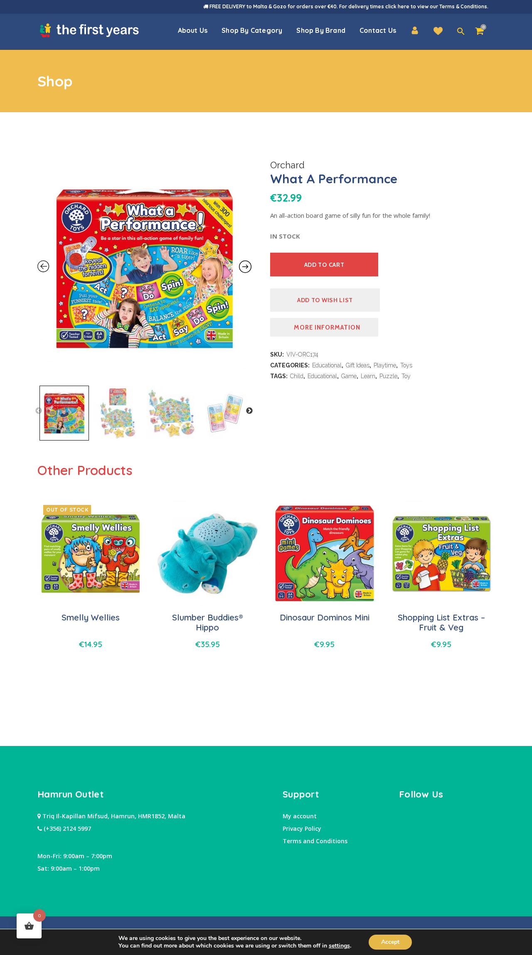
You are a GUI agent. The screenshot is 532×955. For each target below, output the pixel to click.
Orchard (287, 165)
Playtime (385, 365)
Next (249, 411)
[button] (461, 31)
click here (397, 6)
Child (296, 376)
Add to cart (324, 264)
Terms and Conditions (315, 841)
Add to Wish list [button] (325, 300)
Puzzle (388, 376)
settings (339, 946)
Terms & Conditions (463, 6)
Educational (327, 365)
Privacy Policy (302, 828)
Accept (390, 942)
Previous (38, 411)
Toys (406, 365)
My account (300, 816)
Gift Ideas (357, 365)
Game (349, 376)
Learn (368, 376)
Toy (406, 376)
